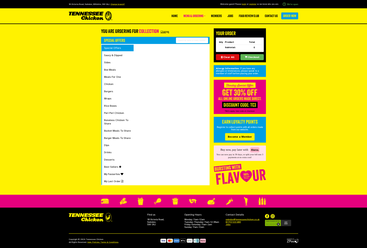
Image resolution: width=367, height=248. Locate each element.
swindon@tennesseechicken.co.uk (243, 219)
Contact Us (271, 15)
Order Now (289, 16)
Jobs (230, 15)
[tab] (118, 48)
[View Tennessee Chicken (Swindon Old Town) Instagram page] (273, 216)
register (252, 4)
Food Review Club (249, 15)
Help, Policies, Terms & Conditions (102, 242)
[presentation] (117, 48)
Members (216, 15)
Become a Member (240, 136)
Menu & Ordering (194, 15)
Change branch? (118, 4)
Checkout (253, 57)
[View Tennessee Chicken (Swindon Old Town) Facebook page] (267, 216)
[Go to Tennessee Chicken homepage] (91, 15)
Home (174, 15)
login (244, 4)
